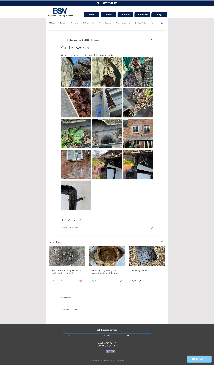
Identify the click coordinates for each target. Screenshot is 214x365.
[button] (162, 23)
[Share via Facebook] (62, 220)
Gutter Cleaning (105, 23)
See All (162, 242)
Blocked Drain (140, 23)
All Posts (52, 23)
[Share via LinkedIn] (74, 220)
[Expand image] (76, 72)
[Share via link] (80, 220)
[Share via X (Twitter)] (68, 220)
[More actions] (151, 39)
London (63, 23)
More (153, 23)
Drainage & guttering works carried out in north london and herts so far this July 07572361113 (105, 271)
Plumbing (74, 23)
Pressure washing (123, 23)
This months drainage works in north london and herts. (66, 271)
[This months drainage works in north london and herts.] (67, 256)
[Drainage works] (147, 256)
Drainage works (139, 270)
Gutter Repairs (88, 23)
